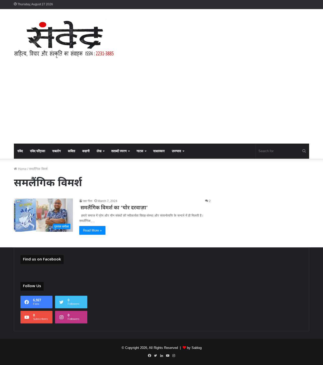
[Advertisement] (161, 106)
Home (21, 169)
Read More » (92, 230)
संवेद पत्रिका (37, 151)
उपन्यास (176, 151)
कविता (71, 151)
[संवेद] (64, 38)
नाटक (140, 151)
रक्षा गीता (87, 201)
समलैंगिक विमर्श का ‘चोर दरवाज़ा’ (113, 208)
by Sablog (194, 348)
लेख (99, 151)
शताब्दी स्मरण (119, 151)
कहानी (86, 151)
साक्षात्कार (159, 151)
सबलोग (56, 151)
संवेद (20, 151)
